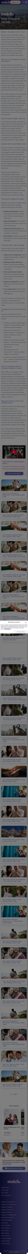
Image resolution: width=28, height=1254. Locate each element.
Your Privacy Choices (21, 631)
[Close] (26, 622)
